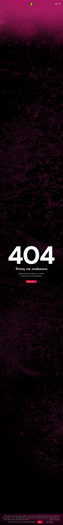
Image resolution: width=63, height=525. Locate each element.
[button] (58, 3)
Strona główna (31, 281)
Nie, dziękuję (49, 522)
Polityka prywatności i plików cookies (39, 519)
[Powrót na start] (31, 3)
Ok (40, 522)
